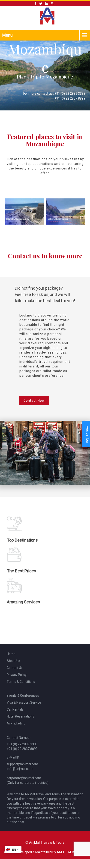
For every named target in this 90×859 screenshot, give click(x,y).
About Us (13, 661)
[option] (24, 211)
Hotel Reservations (20, 716)
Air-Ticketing (16, 723)
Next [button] (80, 211)
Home (11, 654)
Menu (7, 35)
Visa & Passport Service (24, 702)
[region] (45, 72)
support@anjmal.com (22, 764)
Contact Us (15, 668)
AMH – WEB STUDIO (71, 852)
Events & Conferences (23, 695)
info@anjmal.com (20, 769)
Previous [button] (9, 211)
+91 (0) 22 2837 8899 (69, 98)
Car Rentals (15, 709)
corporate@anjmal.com (24, 778)
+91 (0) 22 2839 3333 (69, 93)
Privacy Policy (17, 675)
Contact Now (34, 400)
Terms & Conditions (21, 681)
